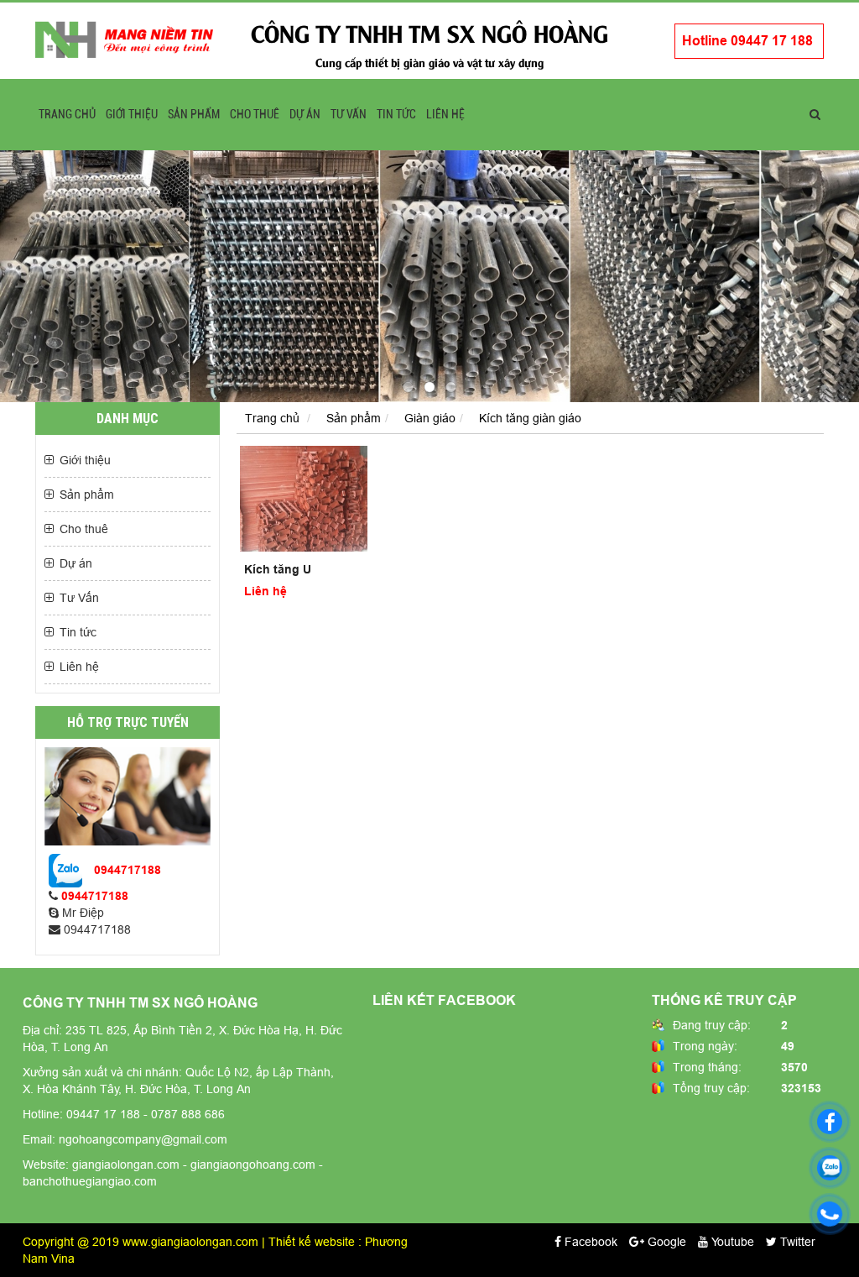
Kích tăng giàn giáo (530, 418)
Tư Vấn (349, 114)
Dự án (304, 114)
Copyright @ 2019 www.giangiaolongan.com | (145, 1241)
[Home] (124, 38)
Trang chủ (67, 114)
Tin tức (396, 114)
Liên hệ (445, 114)
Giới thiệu (132, 114)
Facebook (589, 1241)
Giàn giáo (430, 418)
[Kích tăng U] (303, 499)
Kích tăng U (277, 569)
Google (665, 1241)
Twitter (796, 1241)
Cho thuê (254, 114)
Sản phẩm (194, 114)
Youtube (731, 1241)
